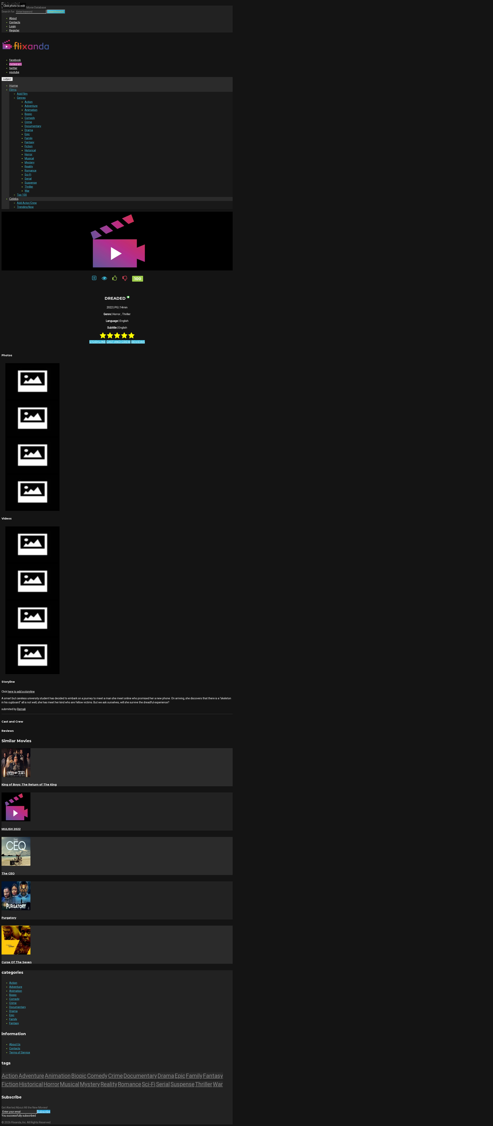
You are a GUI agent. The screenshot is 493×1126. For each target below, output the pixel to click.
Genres (21, 97)
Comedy (30, 118)
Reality (29, 166)
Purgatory (9, 917)
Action (29, 101)
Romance (30, 170)
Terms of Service (19, 1052)
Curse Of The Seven (17, 962)
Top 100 (22, 194)
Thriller (29, 186)
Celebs (13, 199)
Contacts (14, 22)
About (13, 18)
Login (12, 26)
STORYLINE (97, 342)
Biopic (28, 113)
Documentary (33, 126)
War (27, 190)
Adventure (31, 105)
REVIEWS (138, 342)
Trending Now (25, 206)
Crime (28, 122)
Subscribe (43, 1111)
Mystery (29, 162)
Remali (21, 709)
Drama (29, 130)
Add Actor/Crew (27, 202)
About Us (14, 1044)
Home (13, 85)
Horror (28, 154)
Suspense (31, 182)
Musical (29, 158)
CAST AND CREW (118, 342)
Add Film (22, 93)
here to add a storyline (21, 691)
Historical (30, 150)
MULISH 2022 (11, 829)
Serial (28, 178)
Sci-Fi (28, 174)
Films (12, 89)
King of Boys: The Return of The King (29, 784)
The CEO (8, 873)
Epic (27, 134)
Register (14, 30)
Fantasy (29, 142)
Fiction (29, 146)
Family (29, 138)
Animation (31, 109)
